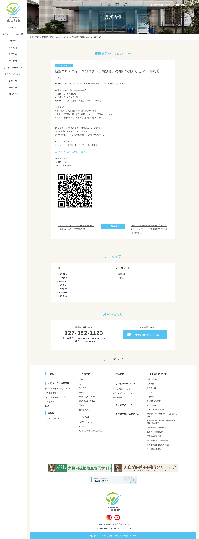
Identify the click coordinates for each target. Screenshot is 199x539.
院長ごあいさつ (153, 379)
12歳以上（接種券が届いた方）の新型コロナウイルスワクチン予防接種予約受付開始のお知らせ (149, 229)
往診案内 (13, 60)
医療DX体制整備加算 (155, 431)
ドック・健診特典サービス (55, 397)
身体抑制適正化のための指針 (158, 444)
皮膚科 (81, 392)
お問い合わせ (13, 93)
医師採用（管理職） (154, 401)
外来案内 (13, 47)
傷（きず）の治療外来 (87, 401)
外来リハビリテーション (122, 388)
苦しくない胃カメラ (53, 418)
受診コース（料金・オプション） (57, 388)
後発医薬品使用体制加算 (156, 427)
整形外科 (82, 388)
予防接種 (82, 405)
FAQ (47, 406)
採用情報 (13, 87)
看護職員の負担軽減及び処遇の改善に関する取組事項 (162, 421)
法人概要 (150, 383)
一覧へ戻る (114, 226)
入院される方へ (85, 422)
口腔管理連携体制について (157, 449)
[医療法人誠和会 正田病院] (13, 12)
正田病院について (158, 373)
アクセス (150, 392)
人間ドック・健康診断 (13, 34)
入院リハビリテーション (122, 393)
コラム (121, 277)
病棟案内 (82, 426)
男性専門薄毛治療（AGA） (127, 414)
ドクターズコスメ (13, 74)
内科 (81, 383)
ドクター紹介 (152, 388)
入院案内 (13, 54)
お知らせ (122, 273)
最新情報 (13, 80)
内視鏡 (13, 40)
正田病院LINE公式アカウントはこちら (71, 151)
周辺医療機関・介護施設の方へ (91, 430)
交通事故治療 (84, 409)
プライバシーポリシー (155, 409)
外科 (81, 379)
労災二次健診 (50, 393)
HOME (13, 27)
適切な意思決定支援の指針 (157, 440)
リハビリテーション (13, 67)
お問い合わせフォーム (146, 334)
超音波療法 (117, 397)
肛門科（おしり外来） (87, 396)
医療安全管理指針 (154, 436)
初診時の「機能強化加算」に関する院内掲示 (162, 415)
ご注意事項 (49, 401)
